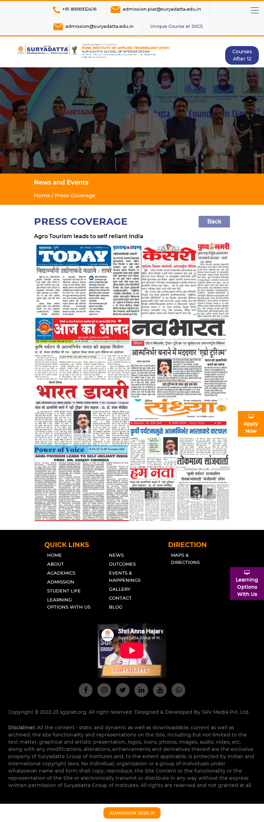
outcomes (122, 564)
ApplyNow (251, 427)
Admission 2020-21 (132, 812)
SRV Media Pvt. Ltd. (226, 712)
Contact (120, 598)
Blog (115, 607)
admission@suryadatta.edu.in (99, 26)
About (55, 564)
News (116, 555)
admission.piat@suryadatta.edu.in (162, 9)
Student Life (64, 590)
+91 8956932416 (79, 9)
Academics (61, 573)
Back (214, 221)
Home (42, 195)
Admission (60, 582)
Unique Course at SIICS (176, 26)
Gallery (119, 589)
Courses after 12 (242, 55)
